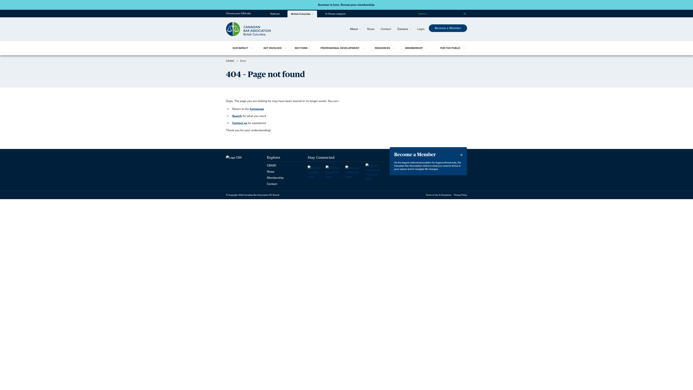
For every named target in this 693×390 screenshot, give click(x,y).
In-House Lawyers (335, 13)
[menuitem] (243, 48)
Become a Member (448, 28)
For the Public (450, 48)
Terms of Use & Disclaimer (439, 195)
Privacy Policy (460, 195)
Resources (382, 48)
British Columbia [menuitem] (301, 14)
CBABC (230, 60)
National (274, 13)
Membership (414, 48)
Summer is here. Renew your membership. (346, 4)
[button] (465, 13)
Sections (301, 48)
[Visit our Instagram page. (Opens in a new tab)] (355, 171)
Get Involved (272, 48)
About (354, 29)
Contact (386, 29)
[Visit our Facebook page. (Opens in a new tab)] (335, 171)
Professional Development (340, 48)
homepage (257, 109)
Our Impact (240, 48)
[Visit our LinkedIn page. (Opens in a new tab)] (317, 171)
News (370, 29)
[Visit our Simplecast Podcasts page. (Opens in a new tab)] (375, 171)
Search (237, 116)
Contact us (239, 123)
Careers (403, 29)
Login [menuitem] (420, 29)
